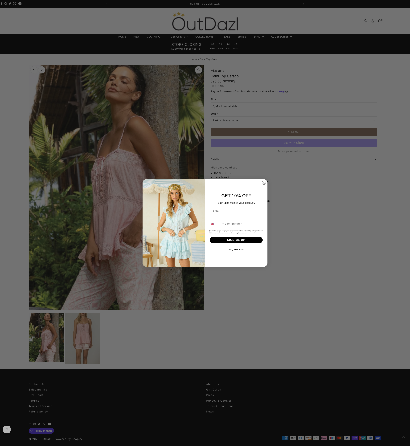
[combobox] (214, 224)
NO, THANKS (236, 250)
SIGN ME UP (236, 240)
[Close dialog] (264, 183)
